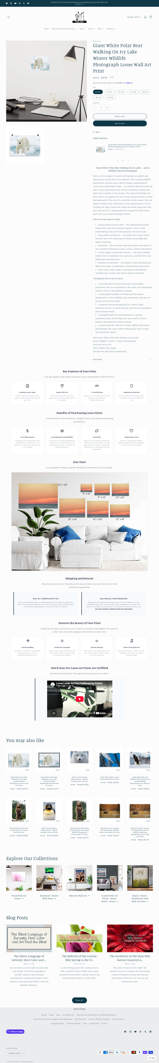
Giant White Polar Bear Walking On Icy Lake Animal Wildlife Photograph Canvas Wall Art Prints (127, 146)
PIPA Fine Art (15, 1062)
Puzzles (104, 1023)
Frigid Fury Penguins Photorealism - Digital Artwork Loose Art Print (49, 830)
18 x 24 (98, 97)
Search (44, 1015)
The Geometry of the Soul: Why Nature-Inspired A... (130, 958)
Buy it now (120, 123)
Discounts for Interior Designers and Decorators (53, 1019)
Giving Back (94, 1023)
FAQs (85, 1023)
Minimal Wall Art (78, 895)
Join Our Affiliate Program (99, 1019)
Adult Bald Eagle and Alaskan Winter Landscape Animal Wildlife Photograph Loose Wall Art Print (140, 781)
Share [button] (97, 132)
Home (51, 1015)
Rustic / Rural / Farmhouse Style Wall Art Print (140, 898)
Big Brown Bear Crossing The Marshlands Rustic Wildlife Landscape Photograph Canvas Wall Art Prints (140, 832)
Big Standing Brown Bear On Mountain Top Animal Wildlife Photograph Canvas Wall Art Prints (79, 831)
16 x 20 (145, 92)
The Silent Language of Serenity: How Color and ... (29, 958)
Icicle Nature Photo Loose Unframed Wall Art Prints (109, 778)
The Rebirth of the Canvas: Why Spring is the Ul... (79, 958)
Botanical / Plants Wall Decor (49, 897)
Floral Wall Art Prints (19, 897)
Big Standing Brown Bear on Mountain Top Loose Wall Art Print (19, 830)
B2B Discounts (80, 1019)
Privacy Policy (118, 1019)
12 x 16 (121, 92)
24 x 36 (110, 97)
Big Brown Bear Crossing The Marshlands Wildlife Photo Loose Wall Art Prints (110, 830)
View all (79, 1000)
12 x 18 (133, 92)
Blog (58, 1015)
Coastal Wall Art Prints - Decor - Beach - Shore (109, 898)
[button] (9, 17)
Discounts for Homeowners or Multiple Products (96, 1015)
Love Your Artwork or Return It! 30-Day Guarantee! (114, 609)
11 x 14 (109, 92)
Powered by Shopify (26, 1062)
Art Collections (68, 1015)
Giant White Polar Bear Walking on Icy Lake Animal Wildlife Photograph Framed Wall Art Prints (49, 781)
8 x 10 (98, 92)
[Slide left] (117, 160)
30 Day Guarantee (74, 1023)
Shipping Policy (58, 1023)
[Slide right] (128, 160)
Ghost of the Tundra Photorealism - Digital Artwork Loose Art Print (79, 779)
